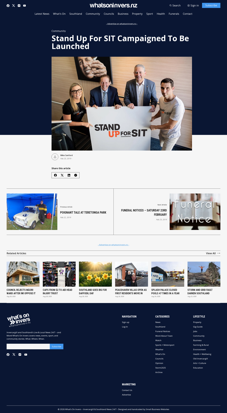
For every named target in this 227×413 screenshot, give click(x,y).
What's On (59, 13)
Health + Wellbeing (202, 354)
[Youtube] (24, 5)
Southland (75, 13)
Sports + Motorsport (164, 345)
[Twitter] (13, 5)
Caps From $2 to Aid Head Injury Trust (57, 291)
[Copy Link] (75, 175)
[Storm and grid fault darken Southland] (204, 274)
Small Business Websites (157, 409)
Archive (158, 372)
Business (123, 13)
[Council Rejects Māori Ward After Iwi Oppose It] (23, 274)
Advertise (126, 395)
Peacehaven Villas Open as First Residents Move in (131, 291)
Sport (149, 13)
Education (198, 368)
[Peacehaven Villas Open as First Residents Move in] (131, 274)
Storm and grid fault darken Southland (200, 291)
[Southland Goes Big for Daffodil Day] (95, 274)
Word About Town (164, 336)
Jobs (195, 331)
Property (137, 13)
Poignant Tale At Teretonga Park (83, 212)
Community (93, 13)
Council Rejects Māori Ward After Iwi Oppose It (21, 291)
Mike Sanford (66, 155)
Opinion (159, 363)
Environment (199, 349)
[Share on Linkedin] (69, 175)
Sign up (125, 322)
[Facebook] (8, 5)
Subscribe (211, 5)
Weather (159, 349)
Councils (109, 13)
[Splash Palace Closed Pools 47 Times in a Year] (167, 274)
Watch (158, 340)
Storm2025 (160, 368)
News (157, 322)
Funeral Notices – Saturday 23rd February (144, 212)
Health (161, 13)
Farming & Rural (201, 345)
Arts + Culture (199, 363)
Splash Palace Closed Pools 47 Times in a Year (165, 291)
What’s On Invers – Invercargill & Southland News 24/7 (90, 409)
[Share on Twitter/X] (62, 175)
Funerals (174, 13)
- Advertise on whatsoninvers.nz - (122, 23)
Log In (125, 327)
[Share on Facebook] (55, 175)
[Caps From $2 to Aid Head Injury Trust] (59, 274)
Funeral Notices (162, 331)
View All (211, 253)
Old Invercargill (200, 359)
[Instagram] (19, 5)
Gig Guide (198, 327)
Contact (187, 13)
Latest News (42, 13)
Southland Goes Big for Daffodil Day (93, 291)
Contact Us (127, 390)
